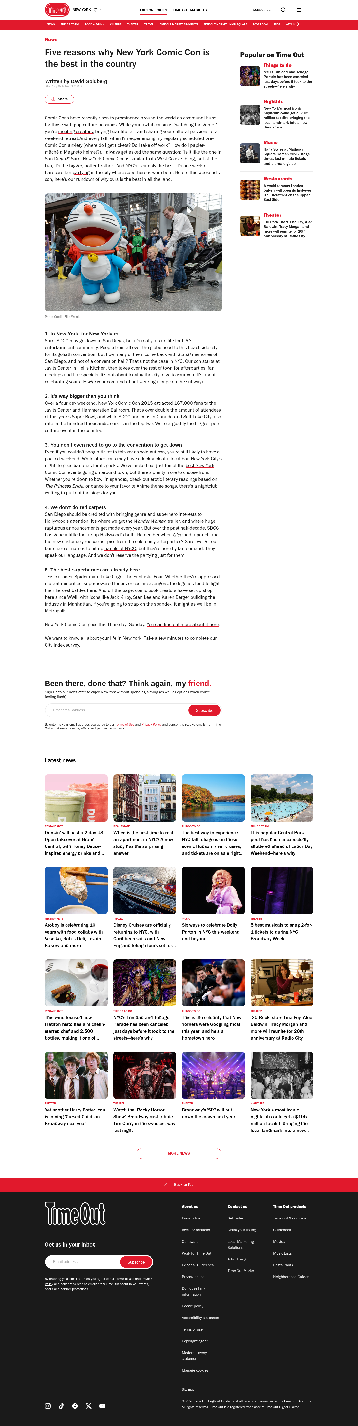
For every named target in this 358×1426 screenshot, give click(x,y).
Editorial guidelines (198, 1266)
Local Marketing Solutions (241, 1245)
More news (179, 1154)
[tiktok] (61, 1406)
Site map (188, 1390)
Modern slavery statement (194, 1356)
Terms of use (192, 1330)
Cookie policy (192, 1306)
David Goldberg (89, 81)
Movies (279, 1242)
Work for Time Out (196, 1254)
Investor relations (196, 1230)
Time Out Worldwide (289, 1219)
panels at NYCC (120, 549)
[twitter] (89, 1406)
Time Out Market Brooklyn (179, 24)
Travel (149, 24)
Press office (191, 1219)
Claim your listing (242, 1230)
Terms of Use (124, 725)
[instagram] (48, 1406)
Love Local (260, 24)
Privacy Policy (151, 725)
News (51, 24)
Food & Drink (94, 24)
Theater (132, 24)
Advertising (237, 1260)
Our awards (191, 1242)
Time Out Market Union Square (225, 24)
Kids (277, 24)
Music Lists (282, 1254)
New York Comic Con (104, 159)
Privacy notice (193, 1277)
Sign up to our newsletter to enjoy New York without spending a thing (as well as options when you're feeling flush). (127, 695)
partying (81, 173)
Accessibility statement (200, 1318)
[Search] (283, 10)
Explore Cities (153, 11)
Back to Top (184, 1185)
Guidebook (282, 1230)
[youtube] (102, 1406)
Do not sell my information (193, 1292)
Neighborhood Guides (291, 1277)
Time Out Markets (190, 11)
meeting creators (75, 132)
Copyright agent (195, 1342)
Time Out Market (241, 1271)
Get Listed (236, 1219)
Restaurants (283, 1266)
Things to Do (70, 24)
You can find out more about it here (183, 625)
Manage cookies (195, 1371)
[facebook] (75, 1406)
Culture (115, 24)
